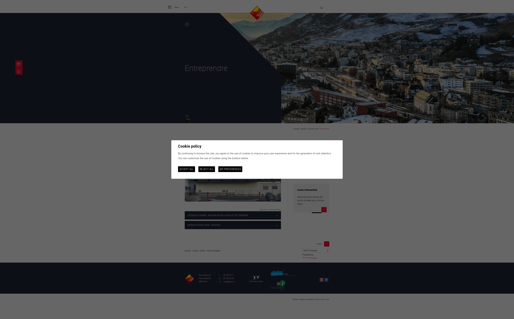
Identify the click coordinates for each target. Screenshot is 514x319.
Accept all (186, 169)
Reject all (207, 169)
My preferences (230, 169)
